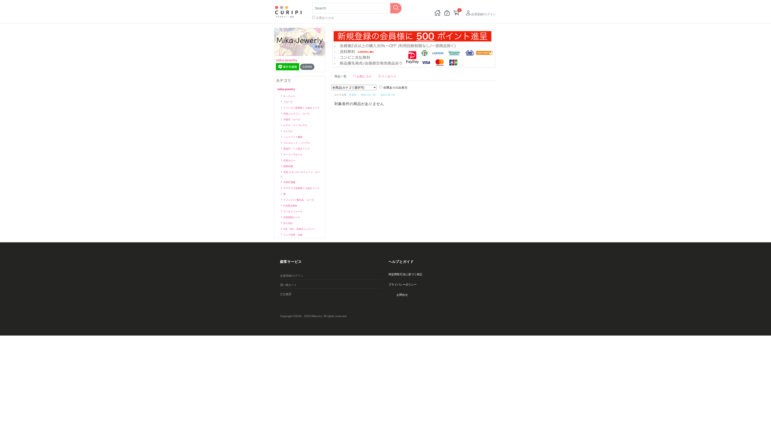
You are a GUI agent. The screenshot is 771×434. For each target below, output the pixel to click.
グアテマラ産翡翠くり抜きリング (301, 188)
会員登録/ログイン (291, 275)
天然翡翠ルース (291, 217)
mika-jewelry (286, 60)
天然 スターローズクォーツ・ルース (300, 174)
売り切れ (288, 223)
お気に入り (364, 76)
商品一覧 (341, 76)
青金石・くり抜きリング (296, 148)
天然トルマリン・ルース (296, 113)
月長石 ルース (291, 119)
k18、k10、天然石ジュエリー (299, 229)
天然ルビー (289, 160)
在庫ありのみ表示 (395, 87)
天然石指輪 (289, 182)
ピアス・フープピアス (295, 125)
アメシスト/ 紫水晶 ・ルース (298, 200)
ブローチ (288, 102)
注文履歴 (285, 294)
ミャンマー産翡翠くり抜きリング (301, 107)
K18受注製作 (290, 205)
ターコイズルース (293, 154)
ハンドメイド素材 (293, 137)
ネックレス (289, 96)
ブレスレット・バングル (296, 142)
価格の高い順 (387, 94)
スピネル (288, 131)
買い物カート (288, 285)
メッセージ (388, 76)
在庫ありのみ (325, 17)
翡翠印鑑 (288, 166)
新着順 (352, 94)
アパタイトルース (293, 211)
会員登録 (307, 66)
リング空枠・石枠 (293, 234)
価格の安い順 (368, 94)
